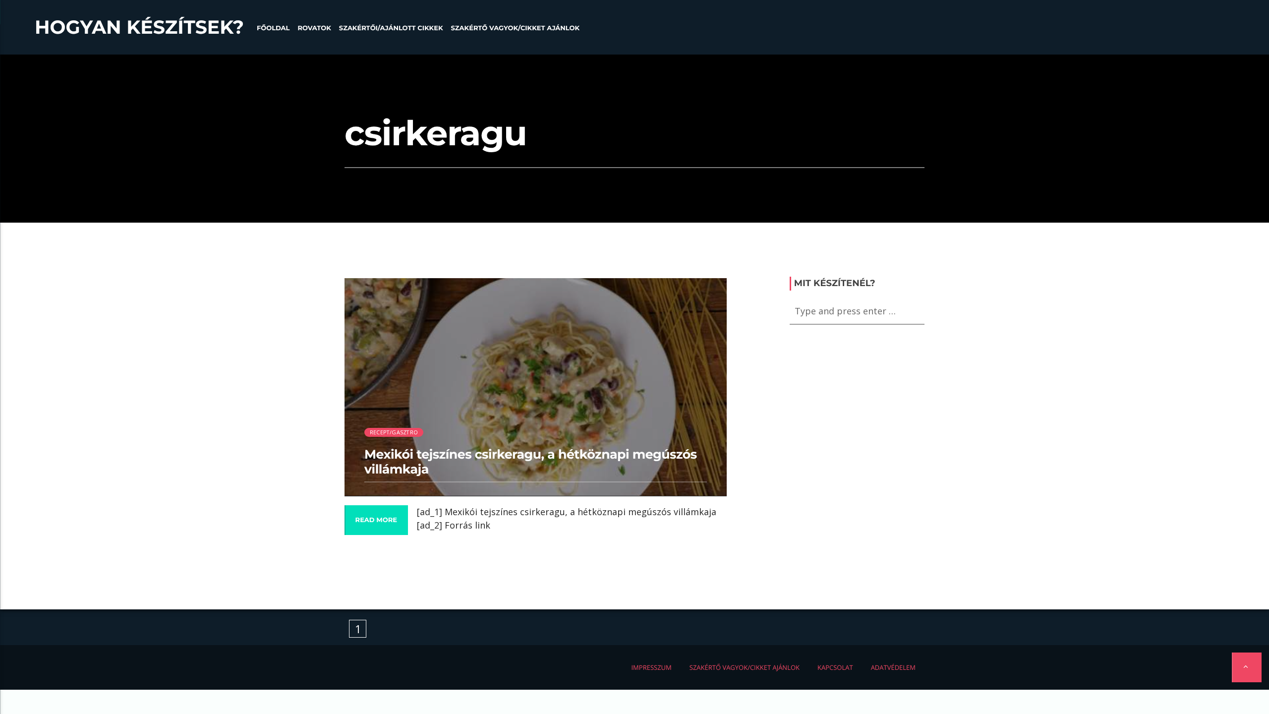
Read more (376, 520)
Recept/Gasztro (394, 432)
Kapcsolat (835, 667)
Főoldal (273, 28)
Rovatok (314, 28)
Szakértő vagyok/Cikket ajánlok (515, 28)
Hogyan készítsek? (139, 27)
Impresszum (651, 667)
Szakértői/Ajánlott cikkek (391, 28)
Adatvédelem (893, 667)
